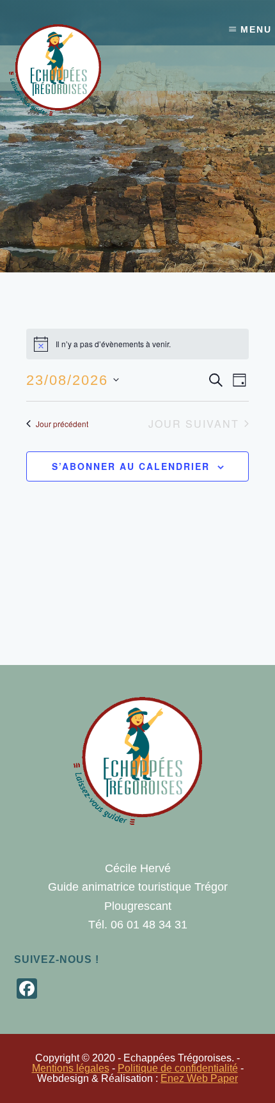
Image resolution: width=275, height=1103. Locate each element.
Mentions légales (70, 1068)
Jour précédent (62, 423)
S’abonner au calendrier (131, 466)
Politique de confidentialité (178, 1068)
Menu (256, 29)
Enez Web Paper (199, 1078)
